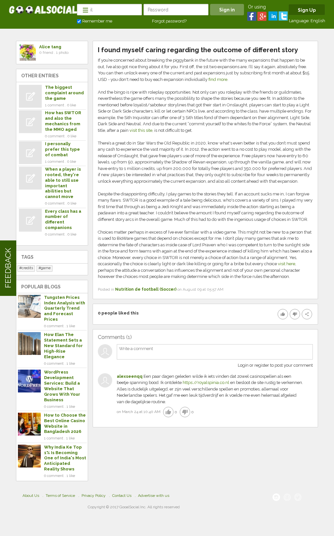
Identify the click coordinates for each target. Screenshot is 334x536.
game (46, 268)
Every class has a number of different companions (63, 219)
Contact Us (121, 495)
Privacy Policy (94, 495)
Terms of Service (60, 495)
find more (217, 79)
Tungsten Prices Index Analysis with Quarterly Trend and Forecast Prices (64, 308)
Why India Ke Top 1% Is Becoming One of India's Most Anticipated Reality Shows (65, 458)
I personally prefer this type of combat (62, 149)
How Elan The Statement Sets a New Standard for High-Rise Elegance (63, 345)
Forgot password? (169, 21)
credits (27, 268)
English (318, 20)
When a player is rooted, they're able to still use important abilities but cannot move (63, 183)
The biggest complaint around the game (64, 93)
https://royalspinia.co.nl (206, 382)
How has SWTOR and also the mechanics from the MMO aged (63, 121)
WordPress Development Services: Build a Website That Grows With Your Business (62, 386)
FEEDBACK (8, 268)
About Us (31, 495)
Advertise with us (153, 495)
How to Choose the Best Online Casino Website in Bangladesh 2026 (65, 423)
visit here (286, 263)
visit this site (140, 130)
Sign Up (307, 10)
